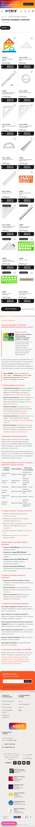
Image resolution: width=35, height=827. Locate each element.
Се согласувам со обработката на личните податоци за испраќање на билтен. (15, 686)
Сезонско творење (21, 432)
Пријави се (28, 681)
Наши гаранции (6, 707)
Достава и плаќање (8, 701)
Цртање (13, 395)
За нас (21, 701)
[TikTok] (28, 763)
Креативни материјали (23, 395)
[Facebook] (15, 763)
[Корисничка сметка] (25, 11)
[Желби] (29, 11)
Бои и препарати (14, 420)
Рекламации (6, 704)
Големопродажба (24, 704)
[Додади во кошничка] (9, 67)
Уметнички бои (16, 663)
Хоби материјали (21, 413)
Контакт (21, 707)
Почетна (4, 17)
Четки (10, 663)
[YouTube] (24, 763)
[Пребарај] (21, 11)
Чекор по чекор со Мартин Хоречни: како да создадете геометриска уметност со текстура (23, 337)
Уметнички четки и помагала (18, 535)
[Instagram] (19, 763)
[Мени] (2, 11)
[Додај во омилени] (14, 38)
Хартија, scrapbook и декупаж (16, 661)
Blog (20, 710)
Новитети (14, 404)
